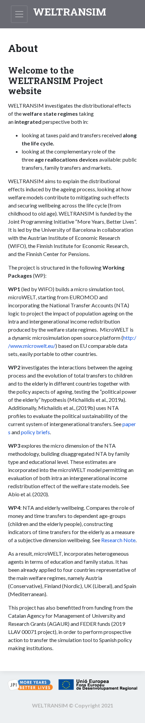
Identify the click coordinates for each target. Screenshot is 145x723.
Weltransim (69, 11)
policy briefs (35, 432)
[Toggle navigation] (19, 14)
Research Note (118, 540)
